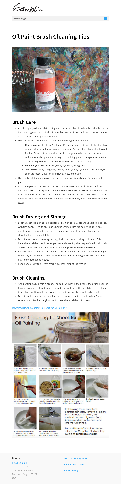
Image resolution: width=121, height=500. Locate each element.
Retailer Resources (74, 464)
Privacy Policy (71, 470)
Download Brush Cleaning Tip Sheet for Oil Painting (39, 307)
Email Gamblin (20, 462)
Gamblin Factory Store (75, 458)
